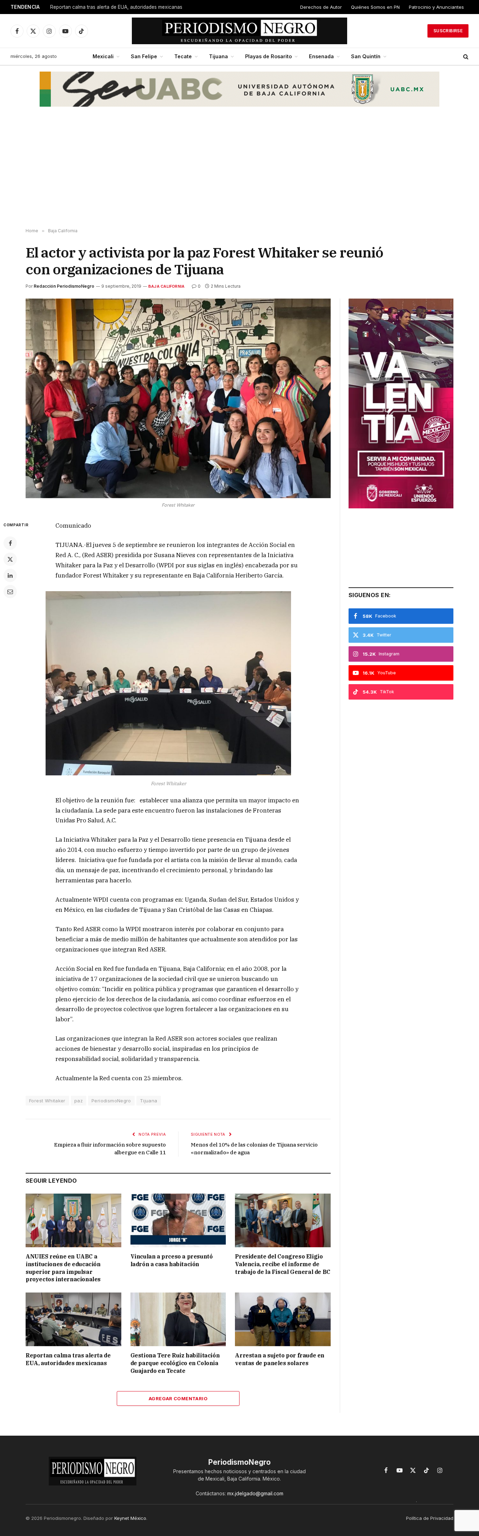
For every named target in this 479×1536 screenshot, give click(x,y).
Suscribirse (448, 30)
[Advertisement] (239, 172)
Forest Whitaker (47, 1100)
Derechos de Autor (321, 7)
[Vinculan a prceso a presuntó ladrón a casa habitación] (178, 1220)
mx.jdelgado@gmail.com (255, 1493)
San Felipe (144, 56)
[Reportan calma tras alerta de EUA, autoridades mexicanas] (73, 1319)
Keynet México (130, 1518)
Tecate (183, 56)
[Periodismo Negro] (240, 31)
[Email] (10, 591)
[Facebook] (10, 543)
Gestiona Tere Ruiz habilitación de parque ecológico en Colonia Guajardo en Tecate (175, 1363)
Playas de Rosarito (268, 56)
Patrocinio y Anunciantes (436, 7)
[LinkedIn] (10, 575)
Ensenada (321, 56)
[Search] (465, 57)
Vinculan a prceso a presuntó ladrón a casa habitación (171, 1260)
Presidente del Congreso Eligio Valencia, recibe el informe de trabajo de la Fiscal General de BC (282, 1264)
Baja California (166, 286)
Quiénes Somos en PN (375, 7)
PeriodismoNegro (111, 1100)
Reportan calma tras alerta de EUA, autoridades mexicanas (116, 7)
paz (78, 1100)
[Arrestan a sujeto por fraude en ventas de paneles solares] (283, 1319)
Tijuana (218, 56)
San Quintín (365, 56)
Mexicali (103, 56)
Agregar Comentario (178, 1398)
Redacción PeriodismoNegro (64, 286)
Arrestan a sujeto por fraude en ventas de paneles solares (279, 1359)
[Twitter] (10, 559)
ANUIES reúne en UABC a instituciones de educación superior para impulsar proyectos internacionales (63, 1268)
